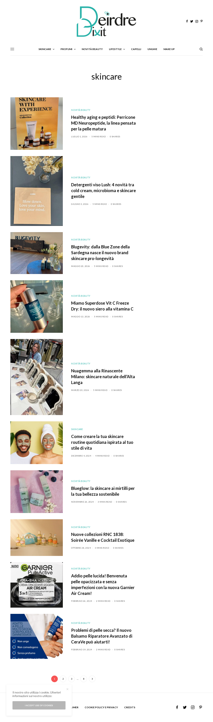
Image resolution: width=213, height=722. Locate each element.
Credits (129, 707)
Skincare (77, 429)
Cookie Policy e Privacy (101, 707)
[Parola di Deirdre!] (106, 21)
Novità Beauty (80, 110)
